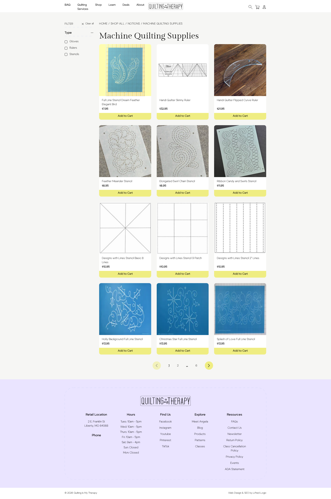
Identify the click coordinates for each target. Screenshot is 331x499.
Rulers (73, 47)
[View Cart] (257, 7)
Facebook (165, 421)
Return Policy (234, 440)
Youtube (165, 434)
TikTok (165, 446)
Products (200, 434)
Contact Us (235, 427)
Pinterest (165, 440)
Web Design (234, 493)
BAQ (68, 4)
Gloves (74, 41)
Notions (134, 23)
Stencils (74, 54)
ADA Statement (234, 469)
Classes (200, 446)
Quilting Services (82, 6)
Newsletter (235, 434)
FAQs (234, 421)
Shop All (117, 23)
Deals (126, 4)
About (140, 4)
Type (68, 32)
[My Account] (264, 7)
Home (103, 23)
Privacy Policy (234, 456)
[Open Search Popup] (250, 7)
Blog (200, 427)
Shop (98, 4)
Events (234, 463)
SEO (246, 493)
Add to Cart (125, 115)
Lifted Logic (259, 493)
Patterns (200, 440)
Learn (112, 4)
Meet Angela (200, 421)
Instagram (165, 427)
